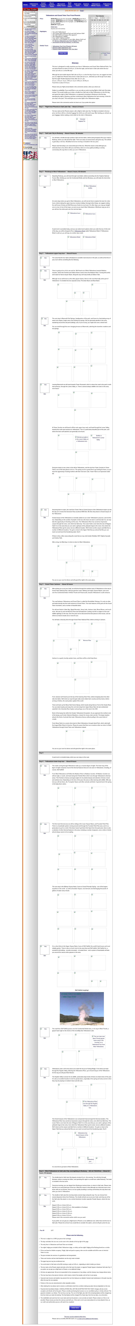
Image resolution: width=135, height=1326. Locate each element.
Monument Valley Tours (61, 4)
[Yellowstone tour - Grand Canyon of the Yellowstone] (90, 1163)
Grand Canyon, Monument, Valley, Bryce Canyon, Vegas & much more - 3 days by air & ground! (31, 83)
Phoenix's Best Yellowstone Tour (62, 47)
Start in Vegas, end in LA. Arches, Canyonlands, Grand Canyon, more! (30, 92)
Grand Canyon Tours (43, 4)
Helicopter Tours (77, 4)
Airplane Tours (86, 4)
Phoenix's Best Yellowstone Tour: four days (65, 49)
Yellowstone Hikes (107, 4)
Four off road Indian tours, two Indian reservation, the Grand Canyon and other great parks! (30, 88)
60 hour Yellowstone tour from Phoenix (66, 41)
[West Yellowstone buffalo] (90, 197)
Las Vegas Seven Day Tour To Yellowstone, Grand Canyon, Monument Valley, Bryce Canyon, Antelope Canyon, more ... (31, 111)
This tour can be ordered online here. (75, 1316)
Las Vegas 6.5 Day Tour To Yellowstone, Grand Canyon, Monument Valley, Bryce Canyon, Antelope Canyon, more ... (31, 124)
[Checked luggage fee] (81, 129)
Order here (54, 27)
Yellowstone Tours (34, 4)
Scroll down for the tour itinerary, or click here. (66, 42)
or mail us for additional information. (87, 1318)
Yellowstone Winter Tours (95, 4)
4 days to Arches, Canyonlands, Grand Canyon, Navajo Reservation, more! (29, 46)
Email (82, 10)
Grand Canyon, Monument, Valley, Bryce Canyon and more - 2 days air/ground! (31, 59)
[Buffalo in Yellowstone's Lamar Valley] (98, 449)
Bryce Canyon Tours (52, 4)
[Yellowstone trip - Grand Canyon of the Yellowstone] (82, 1146)
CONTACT (27, 143)
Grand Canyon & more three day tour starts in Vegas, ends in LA (31, 96)
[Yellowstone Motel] (74, 249)
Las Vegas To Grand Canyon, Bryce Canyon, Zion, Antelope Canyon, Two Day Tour (31, 33)
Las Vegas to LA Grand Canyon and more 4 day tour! (30, 99)
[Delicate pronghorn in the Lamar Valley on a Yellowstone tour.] (82, 449)
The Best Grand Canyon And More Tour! (30, 29)
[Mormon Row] (86, 654)
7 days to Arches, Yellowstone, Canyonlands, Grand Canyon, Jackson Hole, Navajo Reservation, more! (31, 130)
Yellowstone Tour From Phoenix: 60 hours (65, 46)
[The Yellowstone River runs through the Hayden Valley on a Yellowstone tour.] (90, 1115)
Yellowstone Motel (80, 231)
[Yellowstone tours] (74, 225)
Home (25, 5)
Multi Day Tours (70, 4)
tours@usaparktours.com (30, 144)
